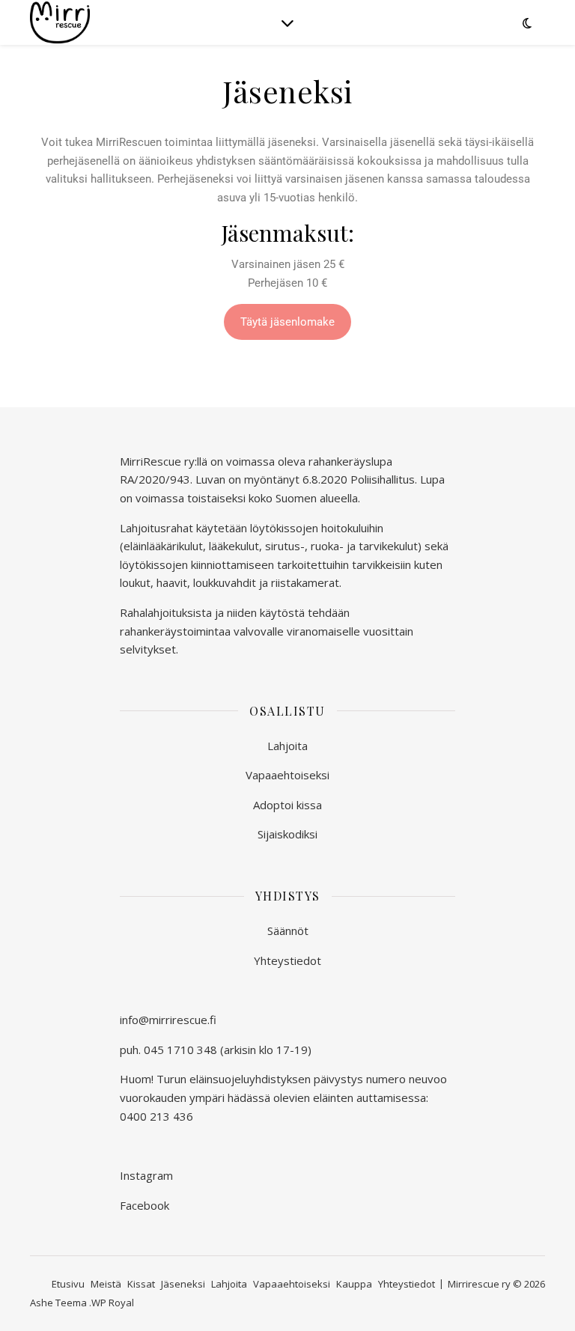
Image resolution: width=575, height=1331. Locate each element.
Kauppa (354, 1284)
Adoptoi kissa (287, 804)
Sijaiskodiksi (287, 833)
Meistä (106, 1284)
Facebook (144, 1205)
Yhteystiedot (287, 960)
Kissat (141, 1284)
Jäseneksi (183, 1284)
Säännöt (287, 930)
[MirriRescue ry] (60, 22)
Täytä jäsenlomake (287, 322)
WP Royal (112, 1302)
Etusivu (68, 1284)
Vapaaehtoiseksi (287, 774)
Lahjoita (287, 745)
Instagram (146, 1175)
